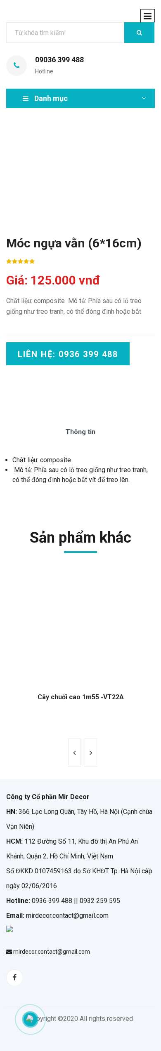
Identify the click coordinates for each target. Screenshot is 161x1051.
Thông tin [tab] (80, 432)
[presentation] (74, 752)
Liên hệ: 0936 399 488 (68, 354)
